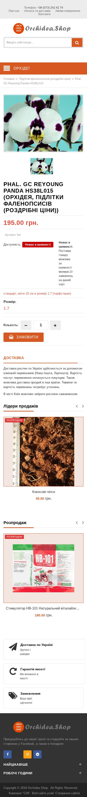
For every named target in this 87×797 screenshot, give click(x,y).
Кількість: (10, 325)
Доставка (13, 358)
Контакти (45, 14)
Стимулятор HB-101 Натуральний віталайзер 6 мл (45, 608)
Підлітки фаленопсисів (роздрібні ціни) (45, 79)
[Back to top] (82, 788)
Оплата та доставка (37, 11)
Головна (8, 79)
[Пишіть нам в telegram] (37, 754)
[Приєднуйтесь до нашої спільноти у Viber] (17, 754)
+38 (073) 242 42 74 (50, 7)
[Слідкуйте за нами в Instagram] (27, 754)
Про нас (14, 11)
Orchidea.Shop (38, 788)
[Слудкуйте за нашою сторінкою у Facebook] (7, 754)
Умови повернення (67, 11)
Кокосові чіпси (43, 492)
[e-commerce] (43, 28)
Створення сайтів (67, 793)
